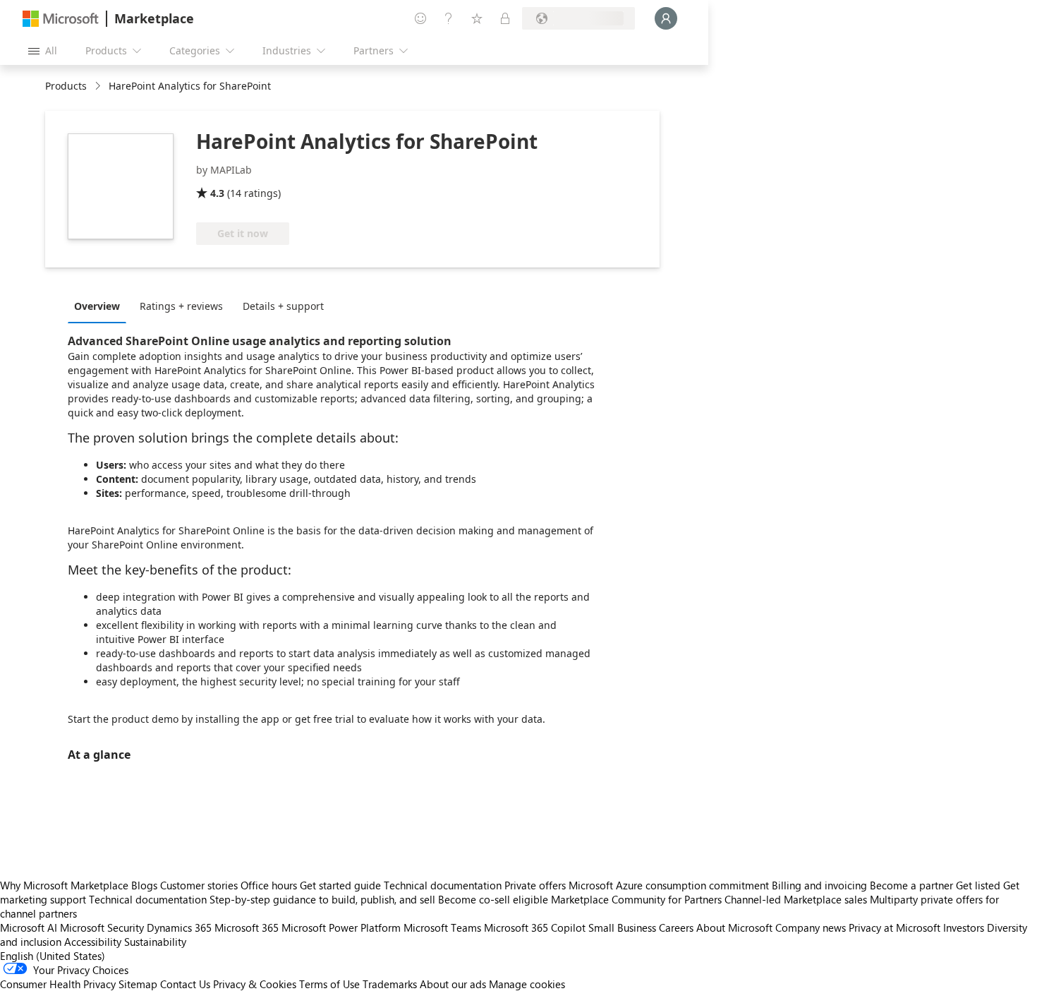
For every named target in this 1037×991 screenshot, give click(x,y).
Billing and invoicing (819, 885)
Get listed (978, 885)
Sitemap (138, 984)
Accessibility (92, 942)
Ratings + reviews (181, 306)
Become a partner (911, 885)
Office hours (269, 885)
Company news (810, 927)
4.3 (217, 193)
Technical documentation (443, 885)
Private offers (535, 885)
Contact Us (185, 984)
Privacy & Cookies (254, 984)
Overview (97, 306)
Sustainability (155, 942)
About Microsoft (734, 927)
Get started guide (340, 885)
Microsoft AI (28, 927)
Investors (963, 927)
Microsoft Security (102, 927)
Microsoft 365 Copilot (535, 927)
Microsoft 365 (246, 927)
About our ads (453, 984)
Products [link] (66, 85)
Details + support (283, 306)
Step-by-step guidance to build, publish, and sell (322, 899)
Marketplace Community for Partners (636, 899)
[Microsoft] (61, 19)
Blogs (144, 885)
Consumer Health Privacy (58, 984)
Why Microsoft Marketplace (64, 885)
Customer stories (199, 885)
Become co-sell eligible (493, 899)
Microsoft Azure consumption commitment (670, 885)
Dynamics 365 (179, 927)
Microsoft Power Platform (341, 927)
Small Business (622, 927)
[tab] (100, 305)
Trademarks (390, 984)
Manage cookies (527, 984)
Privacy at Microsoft (894, 927)
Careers (676, 927)
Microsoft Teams (442, 927)
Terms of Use (329, 984)
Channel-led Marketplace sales (795, 899)
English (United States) (52, 956)
